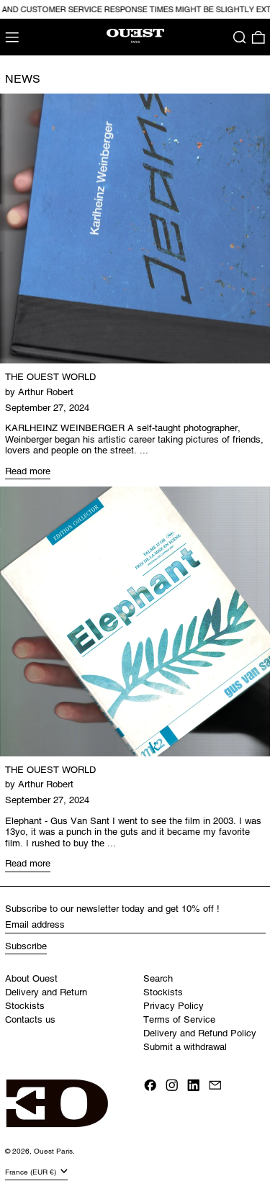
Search (158, 978)
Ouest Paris (53, 1151)
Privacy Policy (173, 1005)
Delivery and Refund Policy (199, 1033)
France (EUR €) (31, 1172)
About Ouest (31, 978)
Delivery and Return (46, 992)
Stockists (25, 1005)
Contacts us (30, 1019)
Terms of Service (179, 1019)
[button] (240, 37)
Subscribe (26, 946)
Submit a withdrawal (185, 1046)
